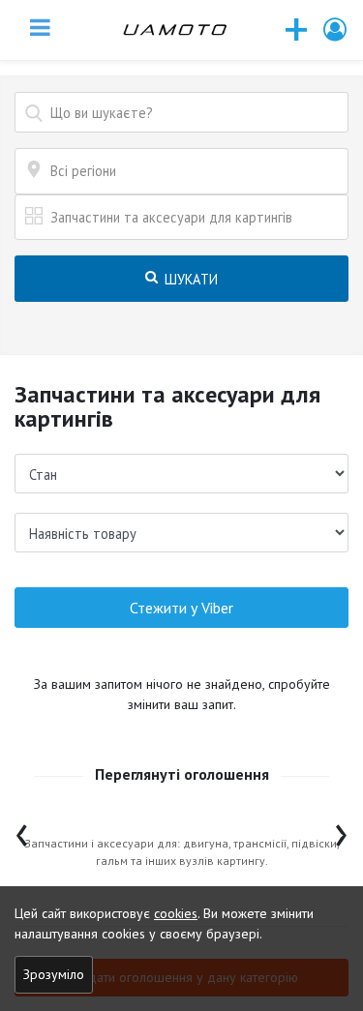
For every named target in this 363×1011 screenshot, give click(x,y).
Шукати (189, 279)
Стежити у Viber (181, 607)
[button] (335, 30)
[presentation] (22, 830)
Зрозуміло (53, 974)
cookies (175, 913)
